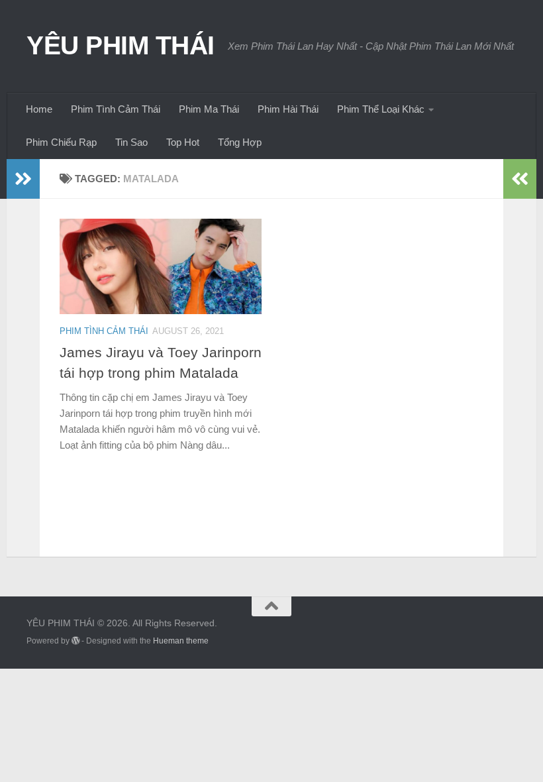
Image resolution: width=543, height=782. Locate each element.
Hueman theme (181, 640)
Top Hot (182, 142)
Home (39, 109)
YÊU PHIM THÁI (120, 45)
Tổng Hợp (240, 142)
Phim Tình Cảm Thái (115, 109)
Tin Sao (131, 142)
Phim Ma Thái (209, 109)
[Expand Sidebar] (23, 179)
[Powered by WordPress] (75, 641)
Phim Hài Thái (288, 109)
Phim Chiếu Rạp (61, 142)
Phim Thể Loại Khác (380, 109)
